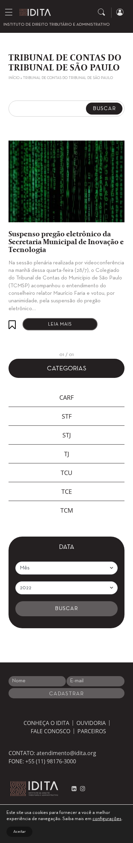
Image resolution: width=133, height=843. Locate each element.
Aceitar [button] (19, 831)
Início (14, 78)
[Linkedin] (74, 788)
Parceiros (91, 731)
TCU (66, 473)
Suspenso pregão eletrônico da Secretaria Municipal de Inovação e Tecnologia (66, 242)
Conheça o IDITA (46, 723)
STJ (66, 435)
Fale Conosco (50, 731)
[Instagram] (81, 788)
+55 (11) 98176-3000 (50, 761)
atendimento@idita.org (66, 753)
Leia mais (60, 324)
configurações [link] (106, 819)
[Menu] (8, 12)
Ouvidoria (91, 723)
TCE (66, 491)
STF (67, 416)
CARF (66, 397)
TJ (66, 454)
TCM (66, 510)
